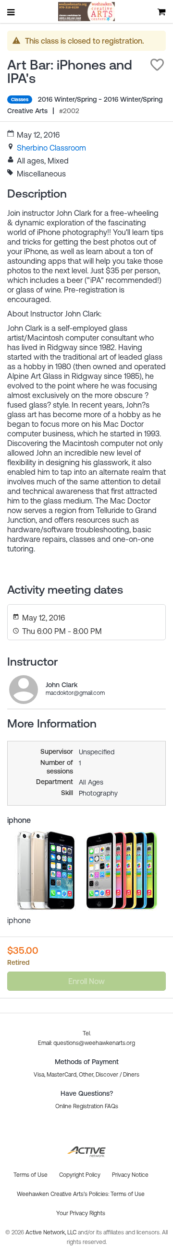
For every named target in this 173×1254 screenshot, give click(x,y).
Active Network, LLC (51, 1232)
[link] (51, 147)
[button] (157, 64)
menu (11, 11)
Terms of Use (128, 1194)
